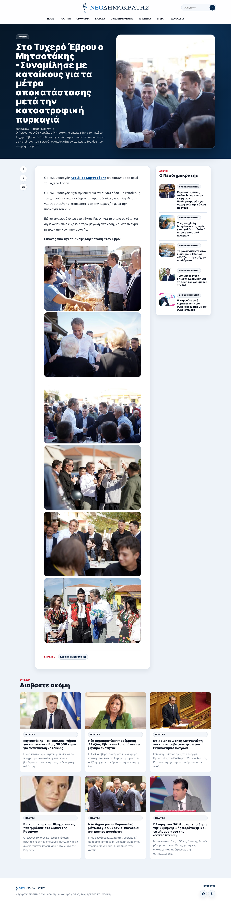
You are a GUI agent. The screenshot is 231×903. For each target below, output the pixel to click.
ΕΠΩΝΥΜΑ (145, 18)
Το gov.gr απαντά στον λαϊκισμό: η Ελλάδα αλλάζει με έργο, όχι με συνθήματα (191, 255)
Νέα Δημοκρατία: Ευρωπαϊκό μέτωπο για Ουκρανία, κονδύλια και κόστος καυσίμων (113, 827)
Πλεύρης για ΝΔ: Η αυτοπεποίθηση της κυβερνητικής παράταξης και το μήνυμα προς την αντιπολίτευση (179, 829)
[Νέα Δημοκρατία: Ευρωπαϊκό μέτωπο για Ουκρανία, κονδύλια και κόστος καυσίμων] (115, 794)
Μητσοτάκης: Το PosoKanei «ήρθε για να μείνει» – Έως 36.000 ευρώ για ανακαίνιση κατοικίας (49, 744)
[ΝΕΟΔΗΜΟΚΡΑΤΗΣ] (115, 8)
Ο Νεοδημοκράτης (189, 186)
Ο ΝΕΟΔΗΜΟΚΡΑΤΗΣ (122, 18)
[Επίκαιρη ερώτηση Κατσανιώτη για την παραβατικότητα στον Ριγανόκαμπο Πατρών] (180, 710)
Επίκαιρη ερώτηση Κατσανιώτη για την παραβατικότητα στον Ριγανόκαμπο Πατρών (178, 744)
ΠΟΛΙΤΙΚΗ (65, 18)
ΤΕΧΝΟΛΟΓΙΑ (176, 18)
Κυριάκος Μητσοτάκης (88, 178)
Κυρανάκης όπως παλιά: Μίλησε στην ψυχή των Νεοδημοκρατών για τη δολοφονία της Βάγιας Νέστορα (192, 199)
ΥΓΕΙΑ (160, 18)
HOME (50, 18)
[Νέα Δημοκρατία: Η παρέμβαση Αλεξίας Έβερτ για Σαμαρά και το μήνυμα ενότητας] (115, 710)
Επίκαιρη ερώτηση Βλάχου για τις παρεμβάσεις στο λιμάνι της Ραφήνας (49, 827)
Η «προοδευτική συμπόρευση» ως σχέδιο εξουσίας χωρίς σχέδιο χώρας (192, 305)
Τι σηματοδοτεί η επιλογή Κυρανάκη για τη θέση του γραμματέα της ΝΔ (192, 280)
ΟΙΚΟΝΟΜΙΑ (82, 18)
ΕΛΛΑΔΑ (100, 18)
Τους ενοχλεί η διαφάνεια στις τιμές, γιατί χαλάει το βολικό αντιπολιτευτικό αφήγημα (191, 229)
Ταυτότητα (208, 885)
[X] (211, 893)
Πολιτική (22, 37)
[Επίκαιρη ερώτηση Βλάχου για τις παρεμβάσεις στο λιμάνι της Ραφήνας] (50, 794)
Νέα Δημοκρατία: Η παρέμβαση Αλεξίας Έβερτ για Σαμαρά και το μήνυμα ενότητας (114, 744)
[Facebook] (203, 893)
